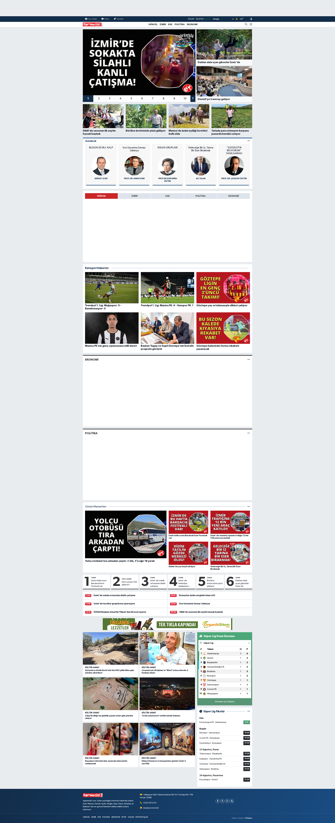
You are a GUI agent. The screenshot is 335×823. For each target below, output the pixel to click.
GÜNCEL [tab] (101, 196)
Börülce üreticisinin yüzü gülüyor (215, 583)
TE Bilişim (248, 818)
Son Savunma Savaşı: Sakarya (134, 149)
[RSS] (232, 801)
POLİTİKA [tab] (201, 196)
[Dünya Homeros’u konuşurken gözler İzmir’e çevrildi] (167, 739)
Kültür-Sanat (92, 667)
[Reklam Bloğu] (167, 624)
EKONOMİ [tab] (233, 196)
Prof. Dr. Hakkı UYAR (134, 179)
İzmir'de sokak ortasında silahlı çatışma (157, 583)
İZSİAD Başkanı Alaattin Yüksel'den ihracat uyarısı (120, 612)
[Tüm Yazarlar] (248, 141)
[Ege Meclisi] (92, 24)
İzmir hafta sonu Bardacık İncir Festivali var (98, 583)
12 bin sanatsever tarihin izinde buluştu (161, 716)
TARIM (209, 577)
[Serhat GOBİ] (101, 166)
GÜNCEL (153, 24)
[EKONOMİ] (248, 360)
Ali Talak (201, 179)
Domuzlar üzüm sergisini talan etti (197, 595)
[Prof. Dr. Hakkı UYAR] (134, 166)
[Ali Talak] (201, 166)
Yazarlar (119, 19)
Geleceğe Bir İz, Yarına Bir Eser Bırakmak (200, 149)
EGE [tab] (167, 196)
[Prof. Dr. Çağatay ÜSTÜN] (234, 166)
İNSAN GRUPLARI (167, 147)
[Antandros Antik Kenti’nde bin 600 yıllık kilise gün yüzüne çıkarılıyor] (110, 648)
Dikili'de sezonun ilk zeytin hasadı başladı (201, 612)
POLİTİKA (180, 24)
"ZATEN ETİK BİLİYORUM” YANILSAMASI (234, 150)
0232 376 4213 (149, 803)
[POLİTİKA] (248, 433)
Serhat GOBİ (101, 179)
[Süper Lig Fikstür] (248, 711)
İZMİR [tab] (135, 196)
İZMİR (163, 24)
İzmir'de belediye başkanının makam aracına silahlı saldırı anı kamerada (185, 583)
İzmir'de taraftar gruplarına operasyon (114, 603)
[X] (222, 801)
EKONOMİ (192, 24)
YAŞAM (131, 817)
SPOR (123, 817)
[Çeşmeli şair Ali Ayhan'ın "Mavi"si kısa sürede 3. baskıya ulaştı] (167, 648)
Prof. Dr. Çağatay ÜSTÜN (234, 179)
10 (185, 98)
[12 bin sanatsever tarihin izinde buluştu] (167, 693)
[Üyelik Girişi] (250, 19)
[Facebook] (218, 801)
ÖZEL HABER (127, 579)
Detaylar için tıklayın (224, 702)
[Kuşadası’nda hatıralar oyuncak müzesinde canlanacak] (110, 739)
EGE (170, 24)
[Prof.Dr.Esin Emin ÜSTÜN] (167, 166)
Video (106, 19)
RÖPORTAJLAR (142, 817)
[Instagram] (227, 801)
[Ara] (246, 24)
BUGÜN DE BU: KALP (101, 147)
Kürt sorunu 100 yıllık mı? (129, 583)
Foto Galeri (92, 19)
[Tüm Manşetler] (248, 507)
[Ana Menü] (251, 24)
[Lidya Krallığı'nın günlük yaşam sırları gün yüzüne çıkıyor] (110, 693)
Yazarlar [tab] (90, 141)
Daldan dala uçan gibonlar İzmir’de (242, 583)
